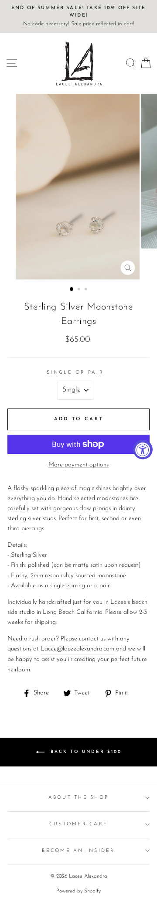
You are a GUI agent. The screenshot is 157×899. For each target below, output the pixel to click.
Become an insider (78, 850)
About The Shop (78, 797)
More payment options (78, 465)
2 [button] (80, 290)
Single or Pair (75, 372)
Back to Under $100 (85, 751)
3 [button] (87, 290)
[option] (78, 16)
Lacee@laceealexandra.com (77, 649)
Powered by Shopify (78, 891)
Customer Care (78, 824)
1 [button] (72, 289)
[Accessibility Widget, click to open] (143, 450)
